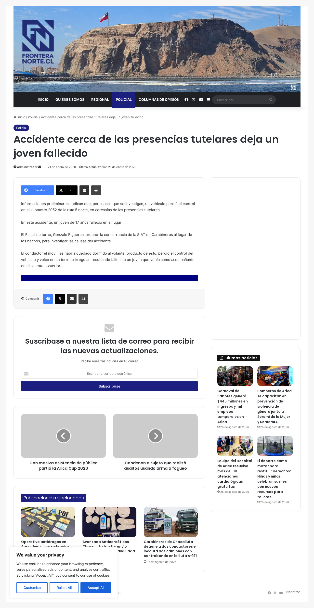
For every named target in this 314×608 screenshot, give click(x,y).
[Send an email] (39, 167)
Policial (124, 99)
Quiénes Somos (69, 99)
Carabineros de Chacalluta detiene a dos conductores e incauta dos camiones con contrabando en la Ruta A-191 (170, 548)
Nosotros (293, 592)
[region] (64, 572)
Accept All (96, 587)
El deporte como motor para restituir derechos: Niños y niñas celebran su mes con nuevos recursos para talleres (274, 478)
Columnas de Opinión (159, 99)
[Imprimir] (96, 190)
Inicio (43, 99)
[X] (60, 299)
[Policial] (157, 49)
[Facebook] (48, 299)
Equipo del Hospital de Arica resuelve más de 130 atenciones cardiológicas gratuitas (234, 473)
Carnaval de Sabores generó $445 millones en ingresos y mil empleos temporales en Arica (232, 406)
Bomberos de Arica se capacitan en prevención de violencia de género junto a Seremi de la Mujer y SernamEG (274, 406)
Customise (32, 587)
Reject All (64, 587)
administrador (27, 167)
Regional (100, 99)
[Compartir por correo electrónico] (84, 190)
